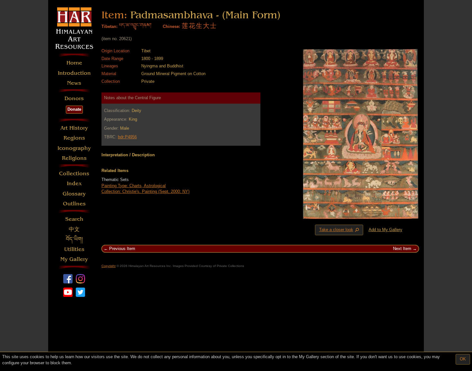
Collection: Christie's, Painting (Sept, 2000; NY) (145, 191)
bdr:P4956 (127, 136)
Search (74, 219)
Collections (74, 173)
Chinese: (171, 26)
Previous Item (122, 248)
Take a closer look (339, 230)
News (74, 83)
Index (74, 183)
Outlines (74, 204)
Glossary (74, 194)
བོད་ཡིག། (74, 239)
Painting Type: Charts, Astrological (133, 185)
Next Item (402, 248)
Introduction (74, 73)
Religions (74, 158)
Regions (74, 138)
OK (463, 359)
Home (74, 63)
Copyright (108, 266)
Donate (74, 109)
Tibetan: (109, 26)
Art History (74, 128)
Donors (74, 98)
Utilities (74, 249)
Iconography (74, 148)
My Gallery (74, 259)
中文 (74, 229)
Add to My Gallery (385, 229)
